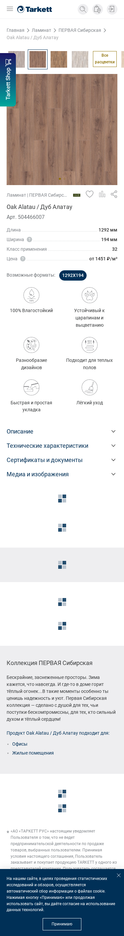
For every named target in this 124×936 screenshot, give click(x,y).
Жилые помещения (33, 753)
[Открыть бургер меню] (10, 9)
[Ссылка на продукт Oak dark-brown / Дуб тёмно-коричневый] (58, 59)
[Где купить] (97, 9)
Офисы (19, 744)
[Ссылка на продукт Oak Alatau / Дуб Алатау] (37, 59)
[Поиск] (83, 9)
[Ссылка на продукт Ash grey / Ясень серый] (16, 59)
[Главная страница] (34, 9)
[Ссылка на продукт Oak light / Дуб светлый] (80, 59)
